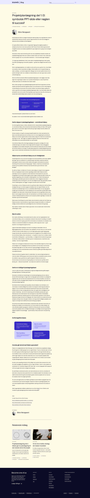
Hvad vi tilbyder (51, 476)
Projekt (31, 26)
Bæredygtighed (51, 487)
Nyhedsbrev (51, 481)
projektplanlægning (39, 26)
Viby (33, 481)
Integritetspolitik (21, 493)
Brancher (50, 483)
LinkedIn (65, 493)
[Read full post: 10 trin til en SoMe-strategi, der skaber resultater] (42, 434)
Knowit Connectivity (68, 481)
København (35, 479)
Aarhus (34, 474)
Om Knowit (50, 474)
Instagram (71, 493)
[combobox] (61, 2)
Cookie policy (14, 493)
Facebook (76, 493)
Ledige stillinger (16, 483)
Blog (22, 2)
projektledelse (16, 26)
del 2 (38, 388)
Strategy (25, 26)
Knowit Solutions (67, 474)
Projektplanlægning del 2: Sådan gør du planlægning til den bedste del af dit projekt (21, 446)
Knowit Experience (68, 476)
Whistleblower (29, 493)
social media (37, 455)
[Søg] (75, 2)
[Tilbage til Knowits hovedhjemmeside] (15, 2)
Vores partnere (51, 485)
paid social (36, 457)
